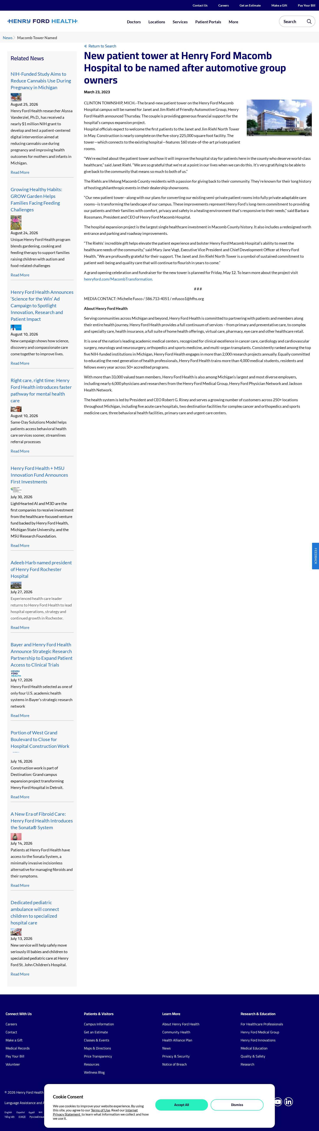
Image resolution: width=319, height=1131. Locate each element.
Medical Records (18, 1048)
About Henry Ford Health (180, 1024)
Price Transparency (98, 1056)
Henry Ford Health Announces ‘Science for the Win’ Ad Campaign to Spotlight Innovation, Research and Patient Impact (42, 305)
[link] (58, 21)
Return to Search (102, 46)
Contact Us (200, 5)
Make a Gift (279, 5)
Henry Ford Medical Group (260, 1032)
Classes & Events (96, 1040)
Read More (20, 172)
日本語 (22, 1117)
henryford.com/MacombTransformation (118, 279)
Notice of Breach (174, 1064)
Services (180, 21)
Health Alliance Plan (177, 1040)
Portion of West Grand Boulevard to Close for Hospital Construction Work (40, 739)
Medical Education (254, 1048)
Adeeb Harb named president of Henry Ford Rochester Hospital (41, 569)
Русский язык (37, 1117)
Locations (156, 21)
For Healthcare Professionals (262, 1024)
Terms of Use (100, 1110)
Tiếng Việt (10, 1117)
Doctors (134, 21)
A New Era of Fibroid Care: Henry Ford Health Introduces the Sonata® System (42, 820)
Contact (11, 1032)
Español (20, 1112)
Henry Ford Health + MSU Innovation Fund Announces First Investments (39, 474)
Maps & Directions (97, 1048)
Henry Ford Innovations (258, 1040)
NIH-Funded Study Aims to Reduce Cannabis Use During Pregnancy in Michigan (41, 80)
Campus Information (99, 1024)
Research (247, 1064)
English (8, 1112)
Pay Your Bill (306, 5)
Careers (223, 5)
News (8, 38)
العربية (32, 1112)
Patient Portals (208, 21)
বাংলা (40, 1112)
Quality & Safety (253, 1056)
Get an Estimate (250, 5)
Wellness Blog (94, 1072)
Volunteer (13, 1064)
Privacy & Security (176, 1056)
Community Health (176, 1032)
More (233, 21)
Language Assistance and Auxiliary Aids (34, 1102)
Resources (91, 1064)
